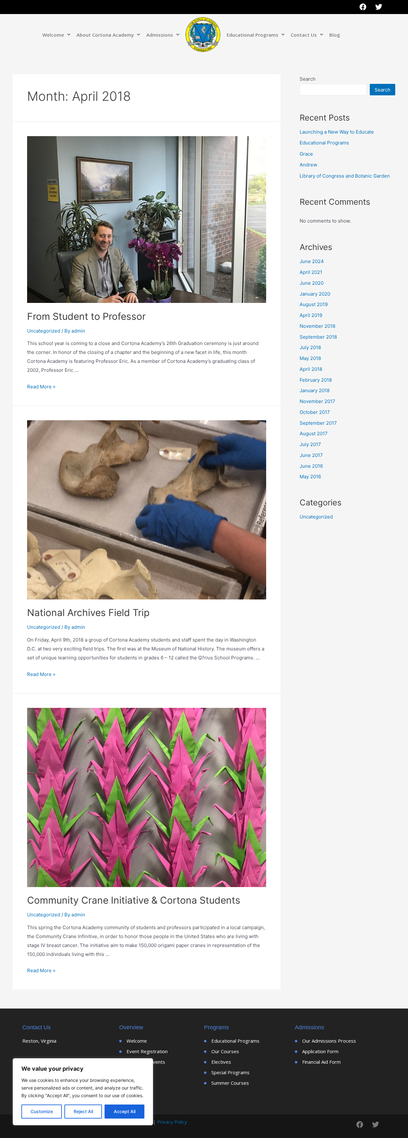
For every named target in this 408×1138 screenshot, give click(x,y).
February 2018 (316, 380)
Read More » (41, 387)
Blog (334, 35)
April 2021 (311, 272)
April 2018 (311, 369)
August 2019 (314, 304)
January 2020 (315, 294)
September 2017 (318, 423)
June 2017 (311, 455)
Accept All (124, 1111)
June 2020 (312, 283)
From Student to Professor (86, 316)
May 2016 (310, 477)
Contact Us (304, 35)
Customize (42, 1111)
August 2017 (314, 433)
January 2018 (315, 390)
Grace (306, 154)
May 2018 (310, 358)
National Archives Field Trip (88, 612)
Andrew (308, 165)
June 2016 (311, 466)
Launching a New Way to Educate (337, 132)
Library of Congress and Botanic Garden (345, 176)
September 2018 (318, 337)
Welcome (53, 35)
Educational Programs (252, 35)
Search (308, 79)
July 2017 (310, 444)
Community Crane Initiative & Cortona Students (133, 900)
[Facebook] (363, 7)
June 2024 (312, 261)
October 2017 (315, 412)
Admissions (159, 35)
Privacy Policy (172, 1122)
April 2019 (311, 315)
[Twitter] (379, 7)
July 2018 (310, 347)
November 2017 (317, 401)
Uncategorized (43, 331)
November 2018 (317, 326)
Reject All (83, 1111)
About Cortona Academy (105, 35)
